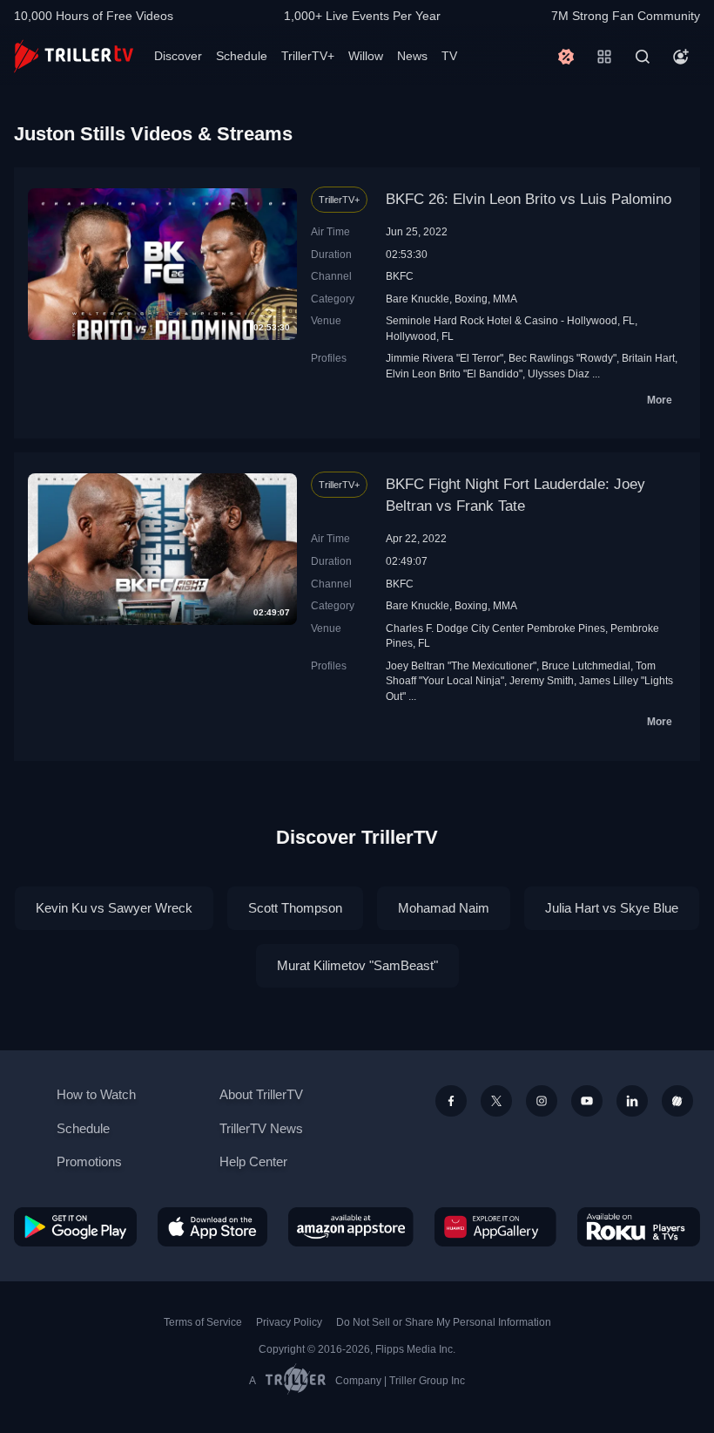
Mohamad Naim (443, 907)
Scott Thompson (295, 907)
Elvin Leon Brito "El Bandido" (454, 373)
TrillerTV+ (307, 56)
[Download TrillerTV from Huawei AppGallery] (495, 1226)
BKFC (400, 276)
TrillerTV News (261, 1128)
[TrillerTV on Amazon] (351, 1226)
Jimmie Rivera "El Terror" (444, 357)
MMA (505, 298)
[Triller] (677, 1101)
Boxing (471, 298)
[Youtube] (587, 1101)
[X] (496, 1101)
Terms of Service (203, 1322)
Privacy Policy (289, 1322)
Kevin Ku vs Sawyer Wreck (114, 907)
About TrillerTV (261, 1094)
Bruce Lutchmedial (586, 665)
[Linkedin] (632, 1101)
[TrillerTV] (73, 56)
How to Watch (96, 1094)
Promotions (89, 1161)
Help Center (253, 1161)
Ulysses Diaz (558, 373)
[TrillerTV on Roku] (638, 1226)
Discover (178, 56)
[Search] (642, 56)
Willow (365, 56)
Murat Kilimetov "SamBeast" (357, 965)
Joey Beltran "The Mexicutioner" (461, 665)
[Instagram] (541, 1101)
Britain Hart (648, 357)
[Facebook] (451, 1101)
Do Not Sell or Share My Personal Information (443, 1322)
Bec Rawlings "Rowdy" (562, 357)
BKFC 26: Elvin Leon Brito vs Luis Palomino (528, 199)
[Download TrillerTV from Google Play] (75, 1226)
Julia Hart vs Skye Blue (611, 907)
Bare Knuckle (417, 298)
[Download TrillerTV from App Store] (212, 1226)
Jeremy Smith (541, 680)
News (412, 56)
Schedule (241, 56)
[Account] (681, 56)
